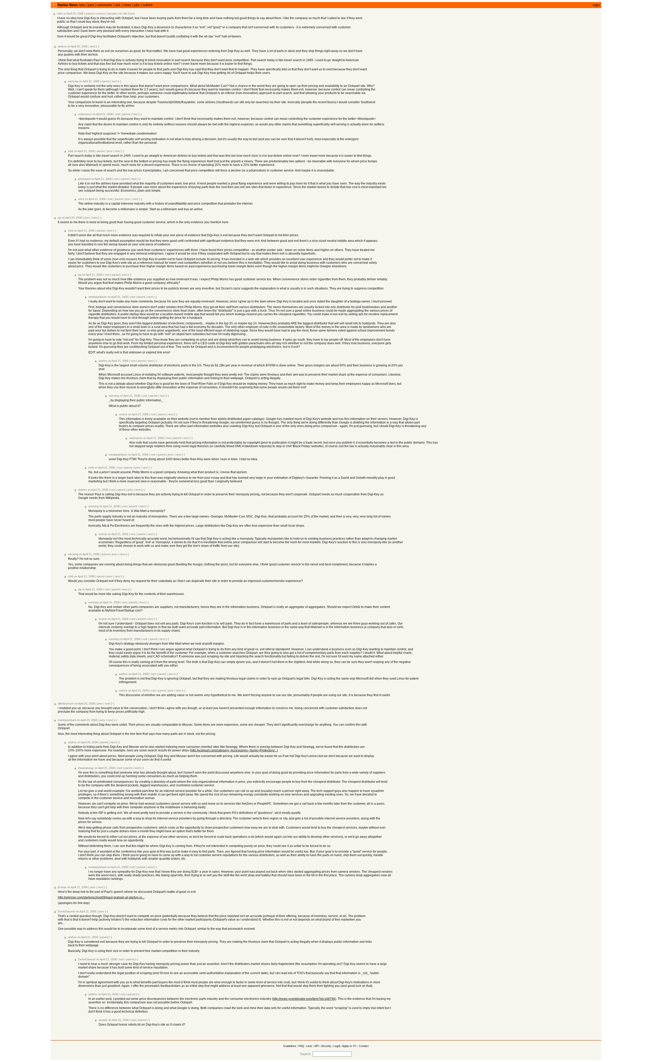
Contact (364, 1045)
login (596, 5)
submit (148, 5)
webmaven (85, 114)
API (316, 1045)
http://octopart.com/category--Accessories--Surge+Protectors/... (234, 750)
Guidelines (289, 1045)
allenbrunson (66, 703)
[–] (97, 46)
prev (110, 151)
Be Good (129, 13)
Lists (309, 1045)
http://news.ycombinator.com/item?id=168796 (304, 999)
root (117, 114)
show (127, 5)
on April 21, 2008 (89, 81)
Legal (336, 1045)
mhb (59, 13)
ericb (81, 199)
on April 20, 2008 (73, 13)
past (91, 5)
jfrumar (62, 887)
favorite (112, 13)
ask (117, 5)
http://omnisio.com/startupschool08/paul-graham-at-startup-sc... (101, 897)
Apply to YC (349, 1045)
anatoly (103, 1019)
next (92, 46)
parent (90, 13)
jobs (137, 5)
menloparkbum (97, 296)
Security (326, 1045)
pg (59, 217)
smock (123, 414)
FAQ (301, 1045)
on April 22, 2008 (118, 1019)
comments (104, 5)
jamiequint (84, 178)
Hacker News (68, 5)
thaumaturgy (86, 767)
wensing (73, 81)
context (100, 13)
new (82, 5)
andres (62, 46)
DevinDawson (66, 911)
